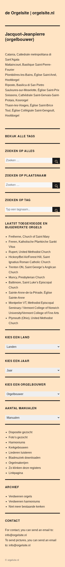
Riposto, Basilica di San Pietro (24, 85)
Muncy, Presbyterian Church (27, 277)
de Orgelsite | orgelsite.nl (29, 13)
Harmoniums (17, 442)
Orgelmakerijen (18, 462)
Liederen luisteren (20, 452)
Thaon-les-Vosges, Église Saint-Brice (29, 105)
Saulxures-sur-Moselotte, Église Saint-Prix (32, 90)
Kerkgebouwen (18, 447)
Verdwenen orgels (20, 496)
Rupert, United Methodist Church (30, 251)
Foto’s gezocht (18, 437)
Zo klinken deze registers (25, 467)
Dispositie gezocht (20, 432)
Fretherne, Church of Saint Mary (29, 236)
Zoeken (56, 209)
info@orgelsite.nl (16, 535)
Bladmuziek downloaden (24, 457)
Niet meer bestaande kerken (27, 506)
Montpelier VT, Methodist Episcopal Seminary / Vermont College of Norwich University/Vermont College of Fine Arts (34, 307)
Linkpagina (16, 472)
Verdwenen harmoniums (24, 501)
